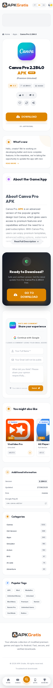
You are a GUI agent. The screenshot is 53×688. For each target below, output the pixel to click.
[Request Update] (26, 103)
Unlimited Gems (27, 607)
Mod (18, 590)
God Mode (11, 613)
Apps (15, 34)
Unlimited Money (13, 596)
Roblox (23, 613)
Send (34, 388)
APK (20, 209)
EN (39, 5)
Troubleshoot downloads (26, 668)
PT (35, 5)
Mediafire (29, 590)
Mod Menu (11, 602)
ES (44, 5)
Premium (24, 602)
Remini (36, 602)
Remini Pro (11, 607)
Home (7, 34)
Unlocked (29, 596)
